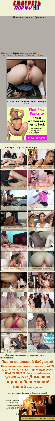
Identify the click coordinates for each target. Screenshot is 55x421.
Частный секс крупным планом (34, 366)
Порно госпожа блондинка (38, 373)
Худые (40, 55)
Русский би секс (16, 377)
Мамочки (30, 55)
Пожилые (19, 55)
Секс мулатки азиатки (28, 367)
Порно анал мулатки (11, 366)
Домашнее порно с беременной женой (28, 381)
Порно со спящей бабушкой (27, 362)
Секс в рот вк (34, 387)
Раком (9, 55)
